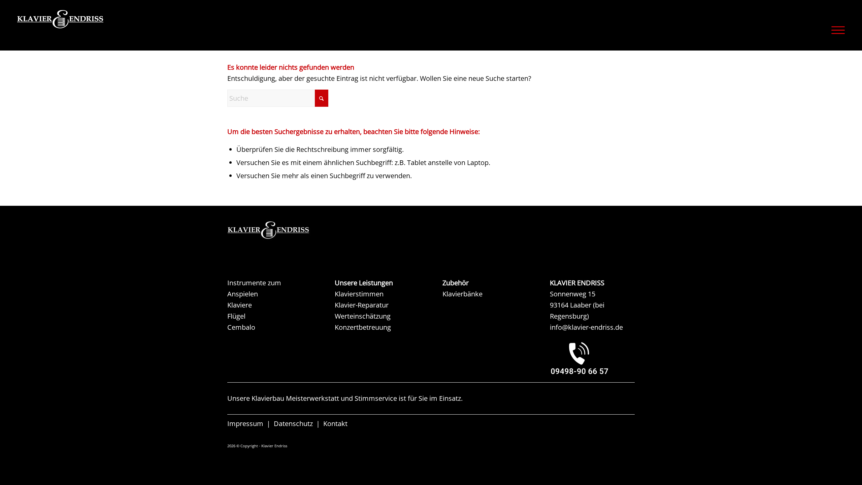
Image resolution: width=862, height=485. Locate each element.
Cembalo (241, 327)
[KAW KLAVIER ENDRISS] (277, 230)
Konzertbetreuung (363, 327)
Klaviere (239, 305)
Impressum (245, 423)
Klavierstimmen (359, 293)
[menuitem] (836, 30)
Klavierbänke (462, 293)
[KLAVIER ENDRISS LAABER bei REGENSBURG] (592, 358)
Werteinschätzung (363, 316)
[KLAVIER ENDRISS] (84, 28)
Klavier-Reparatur (362, 305)
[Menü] (836, 30)
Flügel (236, 316)
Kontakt (335, 423)
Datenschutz (293, 423)
